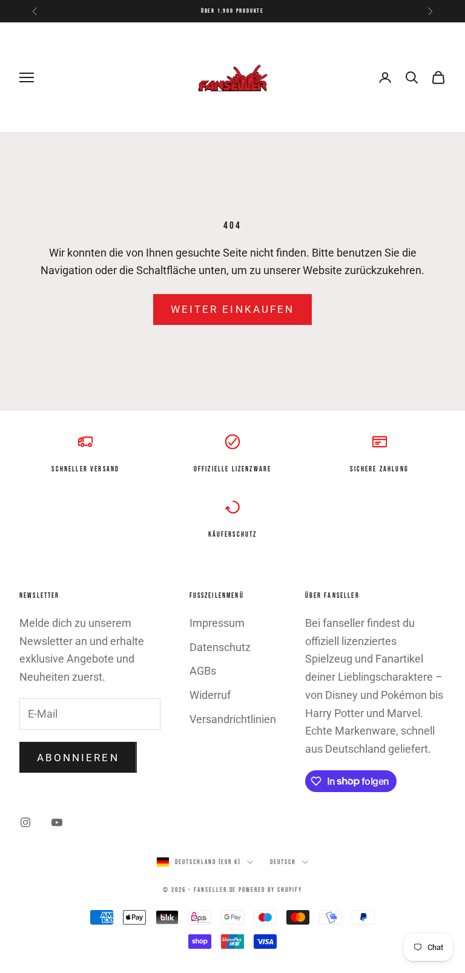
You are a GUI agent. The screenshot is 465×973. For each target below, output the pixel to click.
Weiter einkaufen (232, 309)
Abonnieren (78, 758)
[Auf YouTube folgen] (57, 822)
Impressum (217, 623)
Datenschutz (220, 647)
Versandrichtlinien (233, 719)
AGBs (203, 670)
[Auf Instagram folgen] (25, 822)
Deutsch (283, 862)
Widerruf (210, 695)
